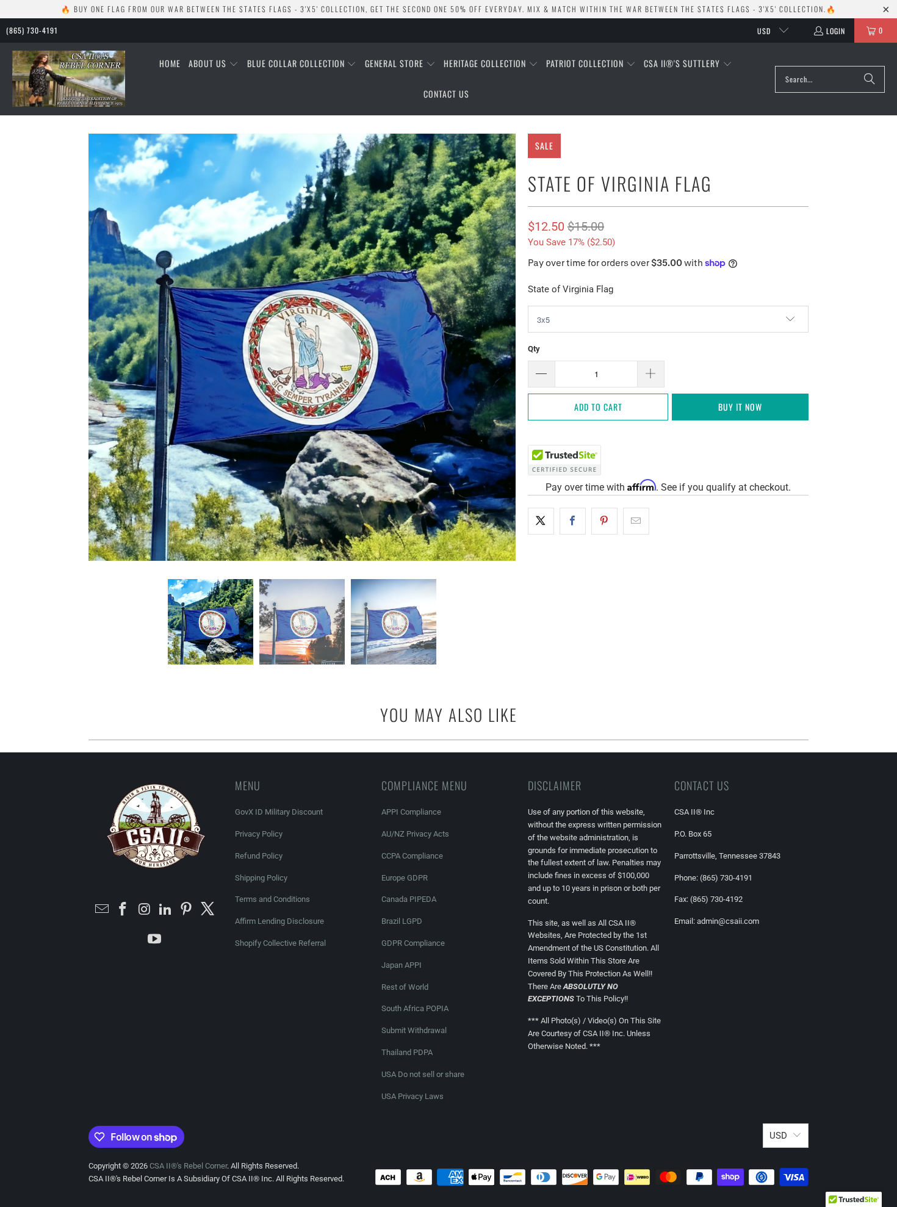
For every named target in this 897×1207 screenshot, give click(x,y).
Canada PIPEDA (408, 899)
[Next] (506, 347)
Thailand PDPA (407, 1052)
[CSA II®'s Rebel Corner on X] (208, 910)
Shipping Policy (261, 877)
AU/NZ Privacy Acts (415, 833)
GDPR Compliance (413, 943)
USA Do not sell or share (422, 1074)
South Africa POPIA (414, 1008)
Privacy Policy (259, 833)
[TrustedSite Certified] (564, 460)
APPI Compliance (411, 811)
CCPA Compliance (412, 855)
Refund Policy (259, 855)
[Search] (869, 79)
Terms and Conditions (272, 899)
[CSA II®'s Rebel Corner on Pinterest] (187, 910)
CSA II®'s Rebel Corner (188, 1165)
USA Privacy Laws (412, 1096)
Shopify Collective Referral (280, 943)
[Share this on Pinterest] (604, 521)
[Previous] (97, 347)
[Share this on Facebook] (573, 521)
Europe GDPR (404, 877)
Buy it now (740, 406)
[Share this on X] (541, 521)
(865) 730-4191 (32, 30)
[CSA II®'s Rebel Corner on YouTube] (155, 940)
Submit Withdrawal (414, 1030)
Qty (534, 348)
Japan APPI (401, 965)
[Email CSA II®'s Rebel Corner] (102, 910)
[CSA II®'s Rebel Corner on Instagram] (144, 910)
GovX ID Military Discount (279, 811)
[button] (214, 64)
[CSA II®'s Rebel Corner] (68, 79)
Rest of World (404, 987)
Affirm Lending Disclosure (279, 921)
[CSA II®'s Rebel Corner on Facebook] (123, 910)
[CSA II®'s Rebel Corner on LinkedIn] (166, 910)
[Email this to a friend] (636, 521)
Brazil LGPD (401, 921)
